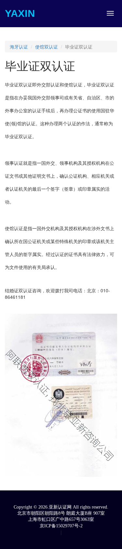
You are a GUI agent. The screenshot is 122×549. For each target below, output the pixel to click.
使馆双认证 (46, 46)
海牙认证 (19, 46)
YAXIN (20, 13)
